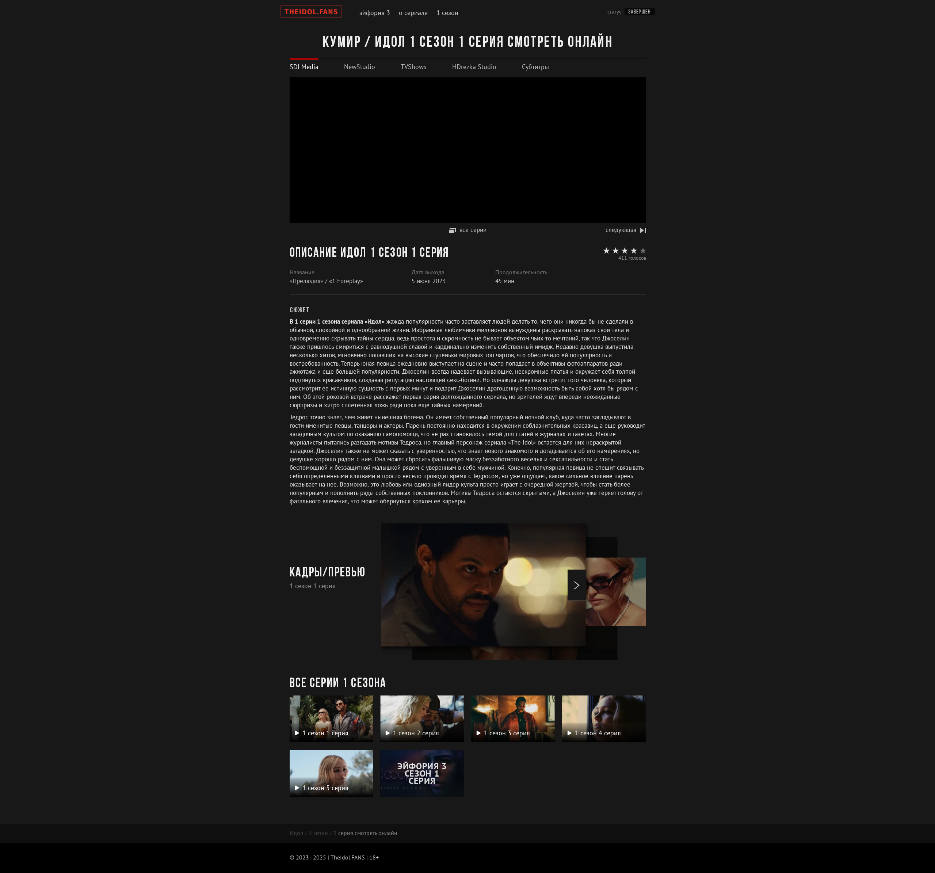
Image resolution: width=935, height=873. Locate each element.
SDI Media (304, 66)
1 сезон (447, 12)
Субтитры (535, 66)
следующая (621, 230)
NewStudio (359, 66)
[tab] (304, 66)
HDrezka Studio (474, 66)
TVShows (414, 66)
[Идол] (311, 12)
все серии (472, 230)
